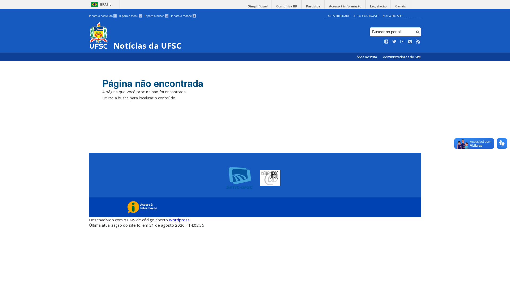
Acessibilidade (339, 16)
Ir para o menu (130, 16)
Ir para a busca (156, 16)
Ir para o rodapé (183, 16)
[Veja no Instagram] (410, 42)
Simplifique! (257, 6)
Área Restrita (367, 57)
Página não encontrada (152, 83)
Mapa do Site (393, 16)
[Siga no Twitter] (394, 42)
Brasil (105, 4)
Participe (313, 6)
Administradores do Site (402, 57)
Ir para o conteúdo (102, 16)
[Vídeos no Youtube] (402, 42)
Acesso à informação (345, 6)
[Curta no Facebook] (386, 42)
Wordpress (179, 219)
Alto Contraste (366, 16)
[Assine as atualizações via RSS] (418, 42)
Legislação (378, 6)
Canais (400, 6)
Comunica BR (286, 6)
